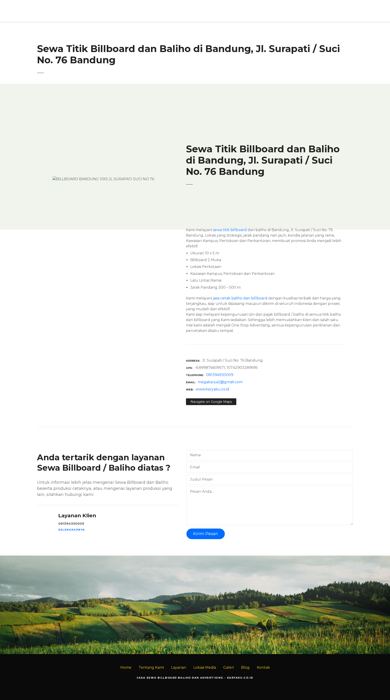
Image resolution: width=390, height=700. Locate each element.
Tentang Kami (151, 667)
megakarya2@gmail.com (220, 382)
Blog (245, 667)
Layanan (178, 667)
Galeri (228, 667)
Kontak (263, 667)
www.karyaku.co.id (212, 389)
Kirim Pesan (205, 533)
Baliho (371, 613)
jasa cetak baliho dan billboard (240, 298)
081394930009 (219, 375)
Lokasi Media (204, 667)
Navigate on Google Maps (211, 402)
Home (125, 667)
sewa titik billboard (230, 230)
